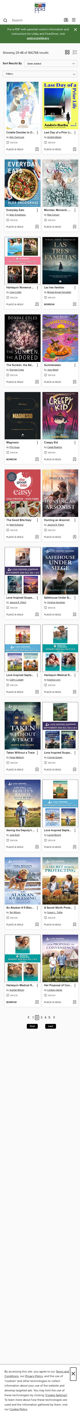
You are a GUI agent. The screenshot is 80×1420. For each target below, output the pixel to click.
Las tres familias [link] (54, 287)
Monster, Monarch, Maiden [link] (58, 210)
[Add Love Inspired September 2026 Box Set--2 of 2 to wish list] (37, 692)
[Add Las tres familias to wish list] (74, 304)
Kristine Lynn (53, 679)
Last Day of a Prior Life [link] (58, 132)
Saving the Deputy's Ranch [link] (20, 830)
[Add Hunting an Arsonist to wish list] (74, 537)
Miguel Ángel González (59, 292)
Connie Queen (54, 757)
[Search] (5, 20)
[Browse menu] (73, 20)
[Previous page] (28, 1018)
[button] (67, 53)
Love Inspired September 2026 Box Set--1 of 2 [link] (58, 830)
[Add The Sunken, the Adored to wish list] (37, 382)
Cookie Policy (18, 1409)
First (32, 1026)
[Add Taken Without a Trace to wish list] (37, 769)
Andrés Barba (54, 137)
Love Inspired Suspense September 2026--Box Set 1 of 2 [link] (20, 598)
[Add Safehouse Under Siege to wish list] (74, 614)
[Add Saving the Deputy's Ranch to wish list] (37, 847)
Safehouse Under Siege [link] (58, 598)
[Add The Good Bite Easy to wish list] (37, 537)
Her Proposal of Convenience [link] (58, 985)
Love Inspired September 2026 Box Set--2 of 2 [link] (20, 675)
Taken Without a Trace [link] (20, 753)
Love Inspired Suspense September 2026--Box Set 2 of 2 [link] (58, 753)
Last (50, 1026)
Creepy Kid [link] (51, 442)
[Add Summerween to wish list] (74, 382)
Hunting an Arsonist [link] (57, 520)
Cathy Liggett (16, 679)
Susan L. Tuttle (55, 912)
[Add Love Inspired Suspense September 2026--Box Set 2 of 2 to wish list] (74, 769)
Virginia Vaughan (56, 602)
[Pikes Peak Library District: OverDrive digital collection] (40, 8)
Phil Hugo (14, 447)
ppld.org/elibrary (38, 38)
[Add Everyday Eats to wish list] (37, 227)
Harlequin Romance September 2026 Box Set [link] (20, 287)
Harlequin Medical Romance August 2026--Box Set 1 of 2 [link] (20, 985)
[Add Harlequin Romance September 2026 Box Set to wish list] (37, 304)
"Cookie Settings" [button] (56, 1395)
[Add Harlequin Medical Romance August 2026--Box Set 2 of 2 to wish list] (74, 692)
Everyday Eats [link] (15, 210)
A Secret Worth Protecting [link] (58, 908)
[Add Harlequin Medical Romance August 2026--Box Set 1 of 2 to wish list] (37, 1002)
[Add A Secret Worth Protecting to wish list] (74, 924)
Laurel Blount (54, 835)
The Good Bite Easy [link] (18, 520)
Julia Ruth (14, 835)
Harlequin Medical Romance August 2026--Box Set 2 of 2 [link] (58, 675)
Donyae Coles (16, 369)
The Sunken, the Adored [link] (20, 365)
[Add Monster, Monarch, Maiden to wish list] (74, 227)
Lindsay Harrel (54, 990)
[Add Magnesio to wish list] (37, 459)
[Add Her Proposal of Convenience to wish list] (74, 1002)
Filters (9, 74)
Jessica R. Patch (55, 524)
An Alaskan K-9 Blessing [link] (20, 908)
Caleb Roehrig (54, 447)
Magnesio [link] (12, 442)
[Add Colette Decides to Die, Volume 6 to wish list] (37, 149)
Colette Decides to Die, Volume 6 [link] (20, 132)
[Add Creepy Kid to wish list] (74, 459)
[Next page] (54, 1018)
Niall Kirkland (16, 524)
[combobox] (32, 20)
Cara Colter (15, 292)
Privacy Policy (34, 1376)
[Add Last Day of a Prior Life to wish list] (74, 149)
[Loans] (66, 20)
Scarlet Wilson (16, 990)
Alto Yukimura (16, 137)
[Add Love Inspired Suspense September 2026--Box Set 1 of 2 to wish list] (37, 614)
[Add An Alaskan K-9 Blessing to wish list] (37, 924)
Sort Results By (12, 63)
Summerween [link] (52, 365)
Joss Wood (52, 369)
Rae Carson (53, 214)
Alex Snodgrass (17, 214)
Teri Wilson (14, 912)
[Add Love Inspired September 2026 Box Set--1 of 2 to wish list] (74, 847)
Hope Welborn (16, 757)
